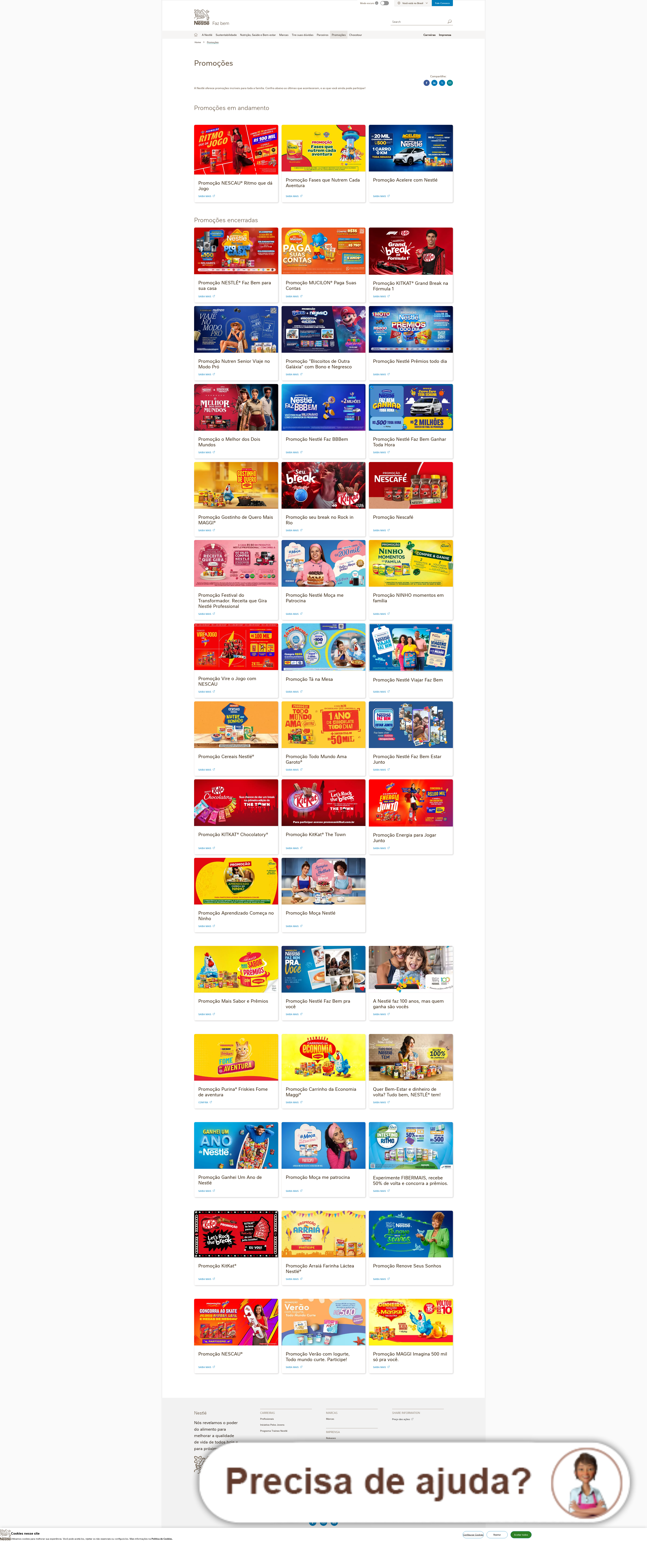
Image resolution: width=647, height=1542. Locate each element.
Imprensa (445, 35)
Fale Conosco (442, 3)
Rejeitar (497, 1534)
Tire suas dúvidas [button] (302, 35)
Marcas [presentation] (331, 1412)
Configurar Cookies (473, 1534)
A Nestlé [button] (207, 35)
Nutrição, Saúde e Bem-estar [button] (258, 35)
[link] (214, 196)
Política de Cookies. (162, 1538)
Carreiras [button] (429, 35)
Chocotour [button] (355, 35)
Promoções (339, 35)
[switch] (384, 3)
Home (195, 34)
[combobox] (417, 21)
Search (449, 21)
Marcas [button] (283, 35)
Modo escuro (367, 3)
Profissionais (267, 1418)
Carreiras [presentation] (267, 1412)
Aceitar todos (521, 1534)
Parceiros (322, 35)
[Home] (224, 17)
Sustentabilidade (226, 35)
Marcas (330, 1418)
